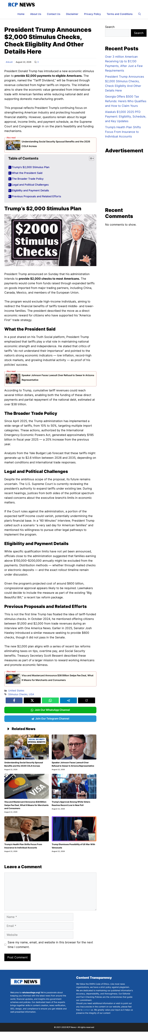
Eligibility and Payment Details (30, 190)
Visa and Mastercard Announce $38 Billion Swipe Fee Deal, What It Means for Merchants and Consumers (26, 805)
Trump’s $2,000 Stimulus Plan (30, 167)
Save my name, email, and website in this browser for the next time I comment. (50, 945)
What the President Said (27, 173)
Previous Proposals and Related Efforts (36, 196)
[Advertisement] (126, 180)
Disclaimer (72, 14)
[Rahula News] (21, 4)
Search (110, 27)
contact (86, 1010)
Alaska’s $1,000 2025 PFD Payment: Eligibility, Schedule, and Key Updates (125, 116)
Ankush (9, 62)
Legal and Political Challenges (30, 184)
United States (16, 690)
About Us (35, 14)
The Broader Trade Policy (28, 178)
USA (31, 694)
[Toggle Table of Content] (90, 158)
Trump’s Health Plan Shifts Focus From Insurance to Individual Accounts (123, 131)
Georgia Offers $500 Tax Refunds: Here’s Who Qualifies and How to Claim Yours (125, 101)
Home (20, 14)
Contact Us (53, 14)
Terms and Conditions (120, 14)
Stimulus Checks (17, 694)
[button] (139, 14)
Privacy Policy (92, 14)
